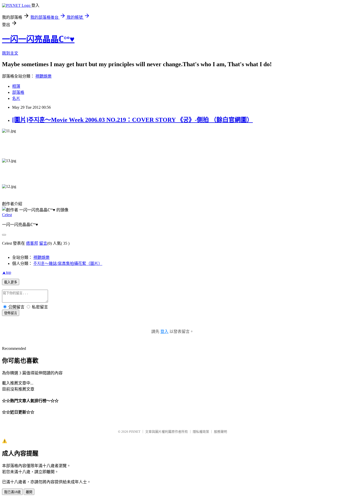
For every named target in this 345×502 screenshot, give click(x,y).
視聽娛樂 (43, 76)
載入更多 (10, 282)
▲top (6, 272)
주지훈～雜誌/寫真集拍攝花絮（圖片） (67, 263)
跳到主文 (10, 53)
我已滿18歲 (12, 492)
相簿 (16, 86)
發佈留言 (10, 313)
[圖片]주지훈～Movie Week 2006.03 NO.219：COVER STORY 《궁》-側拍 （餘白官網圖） (132, 120)
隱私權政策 (201, 431)
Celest (7, 215)
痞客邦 (32, 243)
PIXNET (134, 431)
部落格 (18, 92)
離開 (29, 492)
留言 (43, 243)
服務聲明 (220, 431)
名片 (16, 98)
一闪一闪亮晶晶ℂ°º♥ (38, 39)
